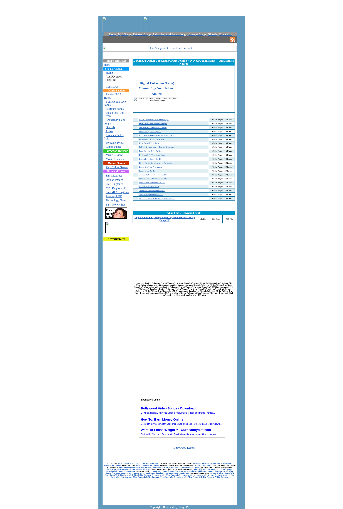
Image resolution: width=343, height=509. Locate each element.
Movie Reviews (115, 159)
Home (109, 72)
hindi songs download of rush (131, 467)
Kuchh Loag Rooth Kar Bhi (150, 159)
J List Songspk (139, 477)
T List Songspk (172, 475)
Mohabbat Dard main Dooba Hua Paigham (157, 198)
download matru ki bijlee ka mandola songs (203, 471)
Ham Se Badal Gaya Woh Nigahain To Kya (157, 135)
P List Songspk (194, 477)
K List (210, 475)
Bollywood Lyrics (184, 447)
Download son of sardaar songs (125, 473)
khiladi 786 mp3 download (204, 469)
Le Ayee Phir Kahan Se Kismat (151, 139)
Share (107, 64)
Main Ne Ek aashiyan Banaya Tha (153, 179)
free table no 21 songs (141, 469)
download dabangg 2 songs (204, 463)
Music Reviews (114, 154)
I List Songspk (126, 477)
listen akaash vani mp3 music (187, 467)
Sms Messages (114, 175)
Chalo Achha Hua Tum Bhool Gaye (153, 120)
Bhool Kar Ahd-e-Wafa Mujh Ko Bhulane (156, 163)
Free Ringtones (114, 183)
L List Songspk (152, 477)
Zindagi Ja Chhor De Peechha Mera (153, 175)
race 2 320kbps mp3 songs (147, 465)
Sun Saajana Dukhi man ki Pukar (152, 128)
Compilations (113, 146)
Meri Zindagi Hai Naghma (150, 131)
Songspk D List (130, 475)
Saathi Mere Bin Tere (147, 171)
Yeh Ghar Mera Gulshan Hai (151, 195)
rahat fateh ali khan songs (146, 463)
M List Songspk (186, 475)
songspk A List (217, 473)
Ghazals (110, 127)
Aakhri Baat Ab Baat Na (149, 187)
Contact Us (112, 86)
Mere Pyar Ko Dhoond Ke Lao (152, 183)
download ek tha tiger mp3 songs (120, 471)
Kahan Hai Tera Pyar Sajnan (150, 167)
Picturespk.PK (114, 196)
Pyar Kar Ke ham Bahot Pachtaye (153, 124)
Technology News (116, 200)
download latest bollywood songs (159, 467)
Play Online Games (117, 167)
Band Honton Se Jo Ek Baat (150, 151)
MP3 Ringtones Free (117, 188)
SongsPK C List (116, 475)
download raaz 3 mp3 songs (177, 473)
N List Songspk (200, 475)
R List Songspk (207, 477)
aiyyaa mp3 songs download (152, 473)
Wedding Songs (115, 142)
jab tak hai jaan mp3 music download (167, 471)
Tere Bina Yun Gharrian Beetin (152, 191)
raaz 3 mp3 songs (224, 469)
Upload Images (114, 179)
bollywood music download (119, 469)
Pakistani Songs (115, 108)
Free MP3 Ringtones (117, 192)
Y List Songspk (221, 477)
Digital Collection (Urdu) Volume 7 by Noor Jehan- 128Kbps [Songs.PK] (165, 219)
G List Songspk (221, 475)
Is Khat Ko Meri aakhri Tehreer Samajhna (156, 147)
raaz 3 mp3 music (204, 465)
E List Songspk (144, 475)
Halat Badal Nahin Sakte (149, 143)
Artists (109, 131)
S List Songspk (158, 475)
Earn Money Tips (115, 204)
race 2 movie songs (126, 463)
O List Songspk (180, 477)
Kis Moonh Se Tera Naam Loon (152, 155)
